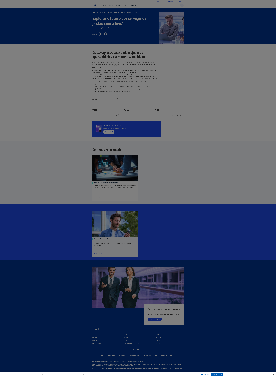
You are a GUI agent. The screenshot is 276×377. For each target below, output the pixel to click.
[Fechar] (273, 374)
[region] (138, 374)
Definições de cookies (205, 374)
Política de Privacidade (89, 374)
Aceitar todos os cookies (217, 374)
